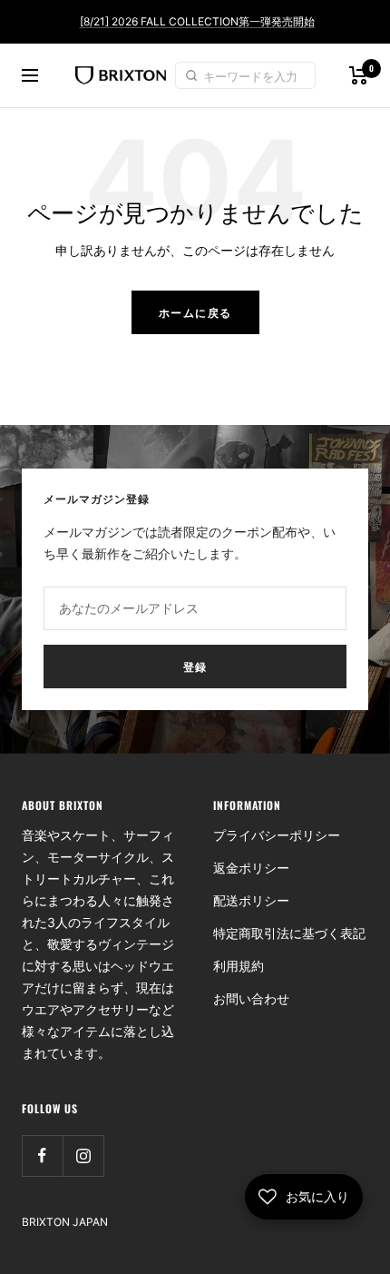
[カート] (358, 75)
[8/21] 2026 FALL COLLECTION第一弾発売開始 (197, 21)
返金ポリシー (251, 867)
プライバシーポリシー (276, 835)
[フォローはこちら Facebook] (42, 1155)
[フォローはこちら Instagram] (83, 1155)
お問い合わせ (251, 998)
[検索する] (194, 75)
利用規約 (238, 965)
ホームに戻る (195, 312)
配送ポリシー (251, 900)
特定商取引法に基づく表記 (289, 933)
